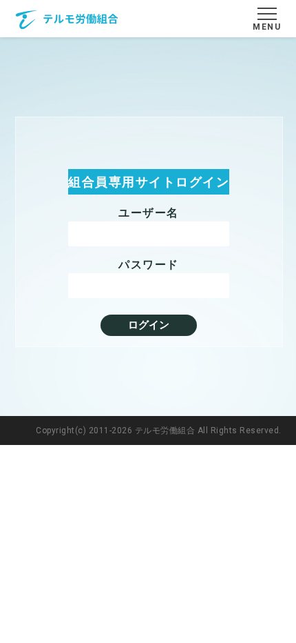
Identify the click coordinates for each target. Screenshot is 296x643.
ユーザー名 (148, 212)
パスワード (148, 264)
